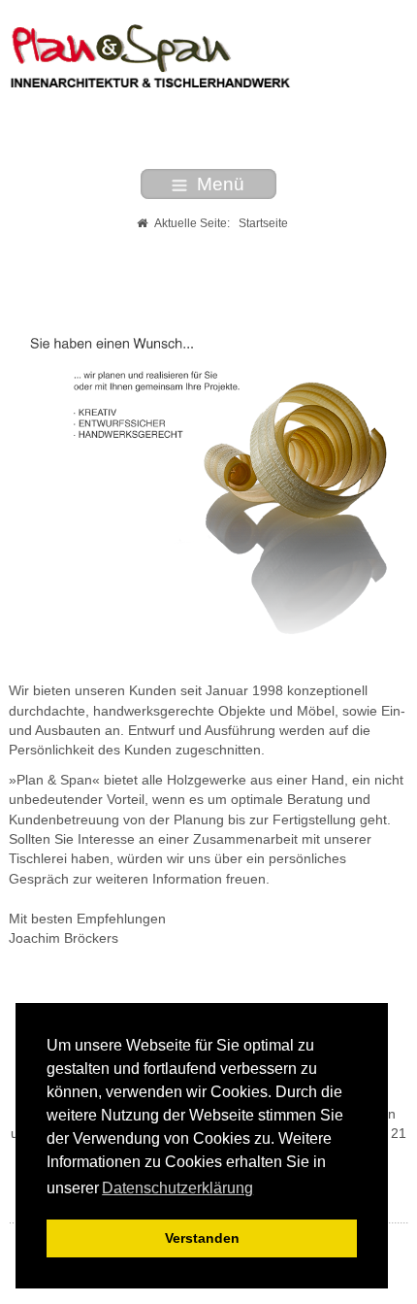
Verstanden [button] (202, 1238)
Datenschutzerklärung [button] (177, 1188)
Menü (220, 184)
